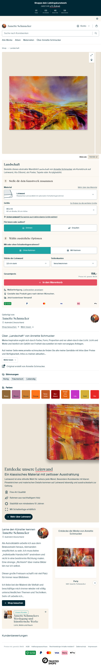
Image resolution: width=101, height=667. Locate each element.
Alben (18, 40)
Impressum (92, 646)
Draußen (75, 228)
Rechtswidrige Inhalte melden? (61, 646)
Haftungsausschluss (39, 646)
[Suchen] (95, 33)
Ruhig (6, 379)
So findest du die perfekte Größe (83, 203)
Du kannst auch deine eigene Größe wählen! (32, 217)
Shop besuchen (9, 327)
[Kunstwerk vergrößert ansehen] (91, 55)
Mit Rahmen (75, 250)
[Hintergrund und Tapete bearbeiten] (91, 60)
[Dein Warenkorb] (96, 26)
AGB (27, 646)
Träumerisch (17, 379)
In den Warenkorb (52, 282)
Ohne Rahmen (29, 250)
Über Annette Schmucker (49, 40)
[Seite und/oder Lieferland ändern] (97, 18)
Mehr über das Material (87, 187)
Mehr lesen (26, 327)
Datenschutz (81, 646)
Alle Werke (7, 40)
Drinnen (29, 228)
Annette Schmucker (19, 26)
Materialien (28, 40)
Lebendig (31, 379)
